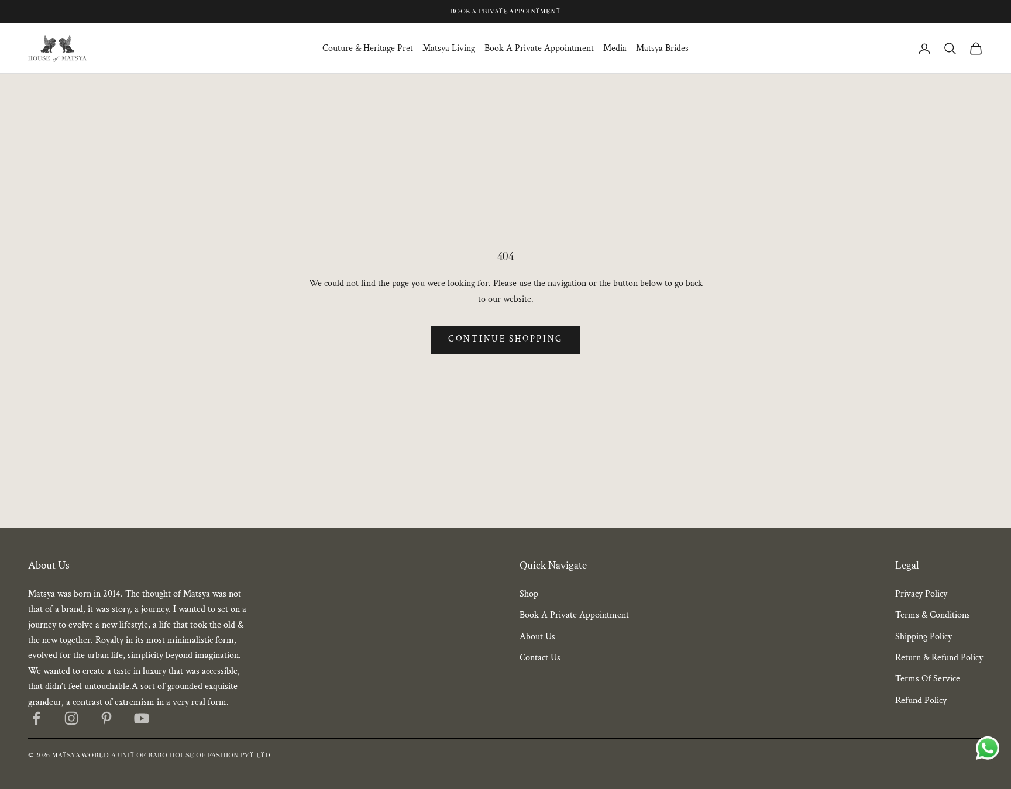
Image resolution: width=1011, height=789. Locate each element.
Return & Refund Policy (939, 658)
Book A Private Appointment (505, 11)
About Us (537, 636)
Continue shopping (505, 338)
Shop (529, 594)
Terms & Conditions (932, 615)
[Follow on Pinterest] (106, 718)
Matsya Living (448, 48)
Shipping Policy (923, 636)
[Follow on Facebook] (36, 718)
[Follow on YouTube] (141, 718)
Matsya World (80, 755)
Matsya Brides (662, 48)
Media (615, 48)
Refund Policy (921, 700)
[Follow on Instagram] (71, 718)
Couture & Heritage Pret (367, 48)
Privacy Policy (921, 594)
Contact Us (540, 658)
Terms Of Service (927, 679)
